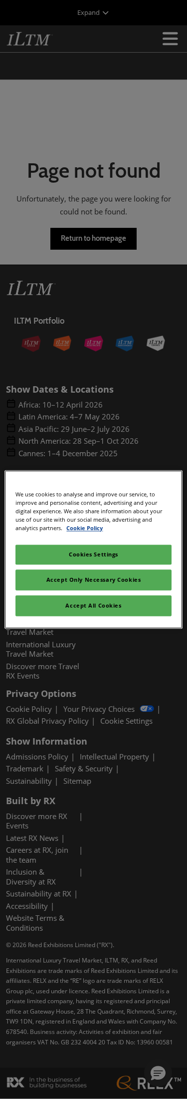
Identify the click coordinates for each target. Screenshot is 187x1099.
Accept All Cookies (93, 606)
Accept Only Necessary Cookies (93, 580)
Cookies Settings (93, 554)
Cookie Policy (84, 528)
